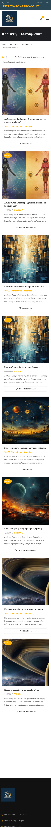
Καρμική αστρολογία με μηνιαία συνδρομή (23, 609)
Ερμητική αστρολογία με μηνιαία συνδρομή (24, 286)
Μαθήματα (25, 44)
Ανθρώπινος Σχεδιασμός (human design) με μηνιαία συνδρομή (25, 120)
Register (39, 2)
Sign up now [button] (27, 144)
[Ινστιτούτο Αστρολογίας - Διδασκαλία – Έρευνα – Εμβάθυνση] (9, 18)
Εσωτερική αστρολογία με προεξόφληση (23, 528)
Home (4, 44)
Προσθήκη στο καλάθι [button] (27, 227)
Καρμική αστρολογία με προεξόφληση (21, 690)
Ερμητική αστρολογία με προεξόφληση (22, 367)
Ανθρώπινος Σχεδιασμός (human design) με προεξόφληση (25, 204)
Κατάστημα (14, 44)
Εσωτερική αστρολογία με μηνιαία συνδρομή (25, 448)
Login (47, 2)
